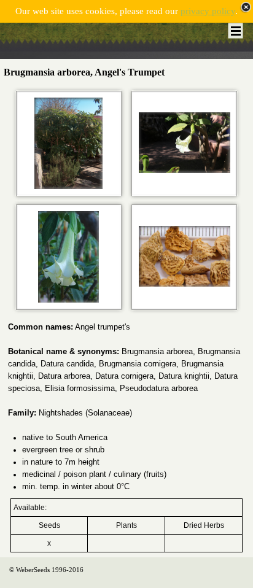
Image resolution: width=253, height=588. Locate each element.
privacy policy (208, 11)
